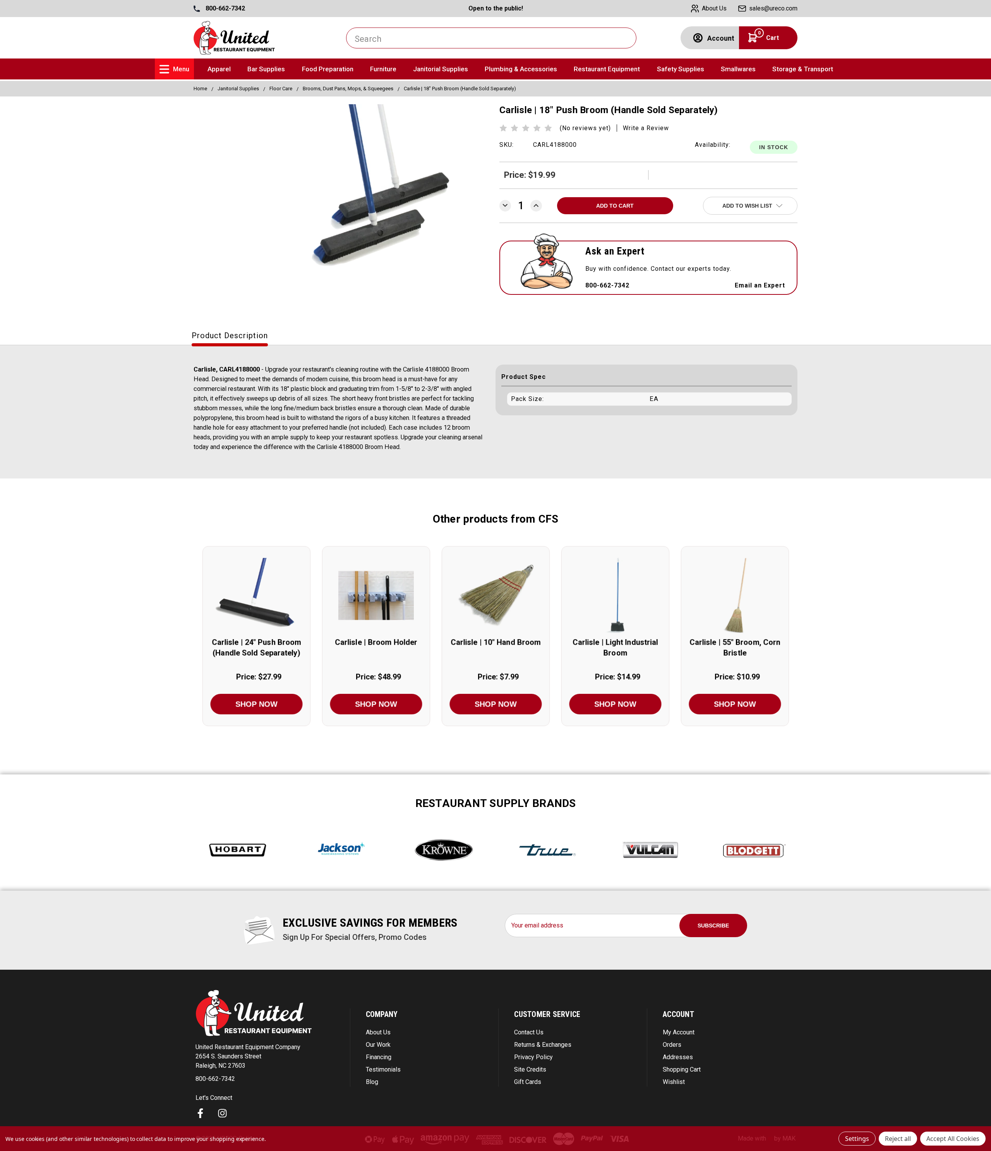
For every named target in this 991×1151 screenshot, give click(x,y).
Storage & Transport (802, 69)
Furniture (383, 69)
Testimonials (383, 1069)
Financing (378, 1057)
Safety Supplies (680, 69)
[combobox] (491, 38)
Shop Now (256, 704)
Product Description (230, 335)
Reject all (898, 1138)
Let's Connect (213, 1097)
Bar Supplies (266, 69)
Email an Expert (760, 285)
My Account (678, 1032)
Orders (672, 1044)
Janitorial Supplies (440, 69)
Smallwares (738, 69)
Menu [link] (181, 69)
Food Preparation (327, 69)
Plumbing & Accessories (521, 69)
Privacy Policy (533, 1057)
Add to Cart (256, 604)
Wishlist (674, 1082)
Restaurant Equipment (607, 69)
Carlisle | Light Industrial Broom (615, 647)
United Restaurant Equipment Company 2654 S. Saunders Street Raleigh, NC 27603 (247, 1056)
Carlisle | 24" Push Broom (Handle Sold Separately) (256, 647)
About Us (378, 1032)
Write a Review (646, 128)
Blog (372, 1082)
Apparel (219, 69)
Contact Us (529, 1032)
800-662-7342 (224, 8)
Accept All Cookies (952, 1138)
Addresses (678, 1057)
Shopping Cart (682, 1069)
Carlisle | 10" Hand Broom (496, 642)
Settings (857, 1138)
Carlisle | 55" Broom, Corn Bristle (734, 647)
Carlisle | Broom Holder (376, 642)
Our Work (378, 1044)
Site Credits (530, 1069)
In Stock (773, 147)
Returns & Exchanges (542, 1044)
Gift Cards (527, 1082)
